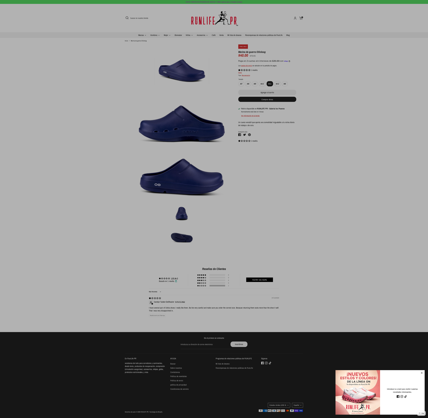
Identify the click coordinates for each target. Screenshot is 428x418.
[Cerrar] (421, 373)
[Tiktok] (405, 396)
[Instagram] (401, 396)
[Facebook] (398, 396)
